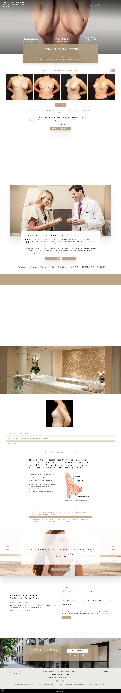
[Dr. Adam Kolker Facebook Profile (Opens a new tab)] (6, 7)
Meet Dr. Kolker (68, 258)
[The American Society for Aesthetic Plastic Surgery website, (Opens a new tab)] (53, 337)
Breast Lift (26, 632)
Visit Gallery (60, 104)
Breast (52, 671)
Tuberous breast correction (68, 671)
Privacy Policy (105, 613)
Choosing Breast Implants (71, 635)
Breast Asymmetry (46, 632)
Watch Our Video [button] (51, 258)
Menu (116, 4)
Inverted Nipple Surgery (75, 632)
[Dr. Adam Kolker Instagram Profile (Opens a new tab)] (3, 7)
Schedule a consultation (59, 128)
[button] (114, 4)
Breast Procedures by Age (55, 635)
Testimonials (92, 138)
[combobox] (64, 591)
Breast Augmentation (16, 632)
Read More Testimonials (59, 569)
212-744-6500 (93, 4)
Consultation (103, 4)
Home (45, 671)
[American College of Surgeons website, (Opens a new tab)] (77, 337)
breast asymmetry (79, 174)
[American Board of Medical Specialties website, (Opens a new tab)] (39, 337)
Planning (75, 138)
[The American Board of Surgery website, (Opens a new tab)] (66, 337)
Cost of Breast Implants (84, 635)
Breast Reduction (35, 632)
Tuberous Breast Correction (60, 632)
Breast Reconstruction (89, 632)
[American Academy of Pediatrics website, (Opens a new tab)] (89, 337)
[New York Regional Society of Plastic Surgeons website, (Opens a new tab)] (109, 337)
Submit (65, 617)
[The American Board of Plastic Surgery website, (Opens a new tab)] (25, 337)
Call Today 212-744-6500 (19, 602)
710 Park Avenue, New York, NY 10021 (99, 5)
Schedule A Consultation (76, 650)
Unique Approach (10, 138)
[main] (60, 34)
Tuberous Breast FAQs (55, 138)
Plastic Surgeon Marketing (109, 673)
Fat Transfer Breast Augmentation (39, 635)
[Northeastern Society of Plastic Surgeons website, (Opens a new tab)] (99, 337)
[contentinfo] (60, 678)
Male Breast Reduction (102, 632)
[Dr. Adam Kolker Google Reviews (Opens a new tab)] (9, 7)
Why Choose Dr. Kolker (32, 138)
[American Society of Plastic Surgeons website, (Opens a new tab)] (12, 337)
